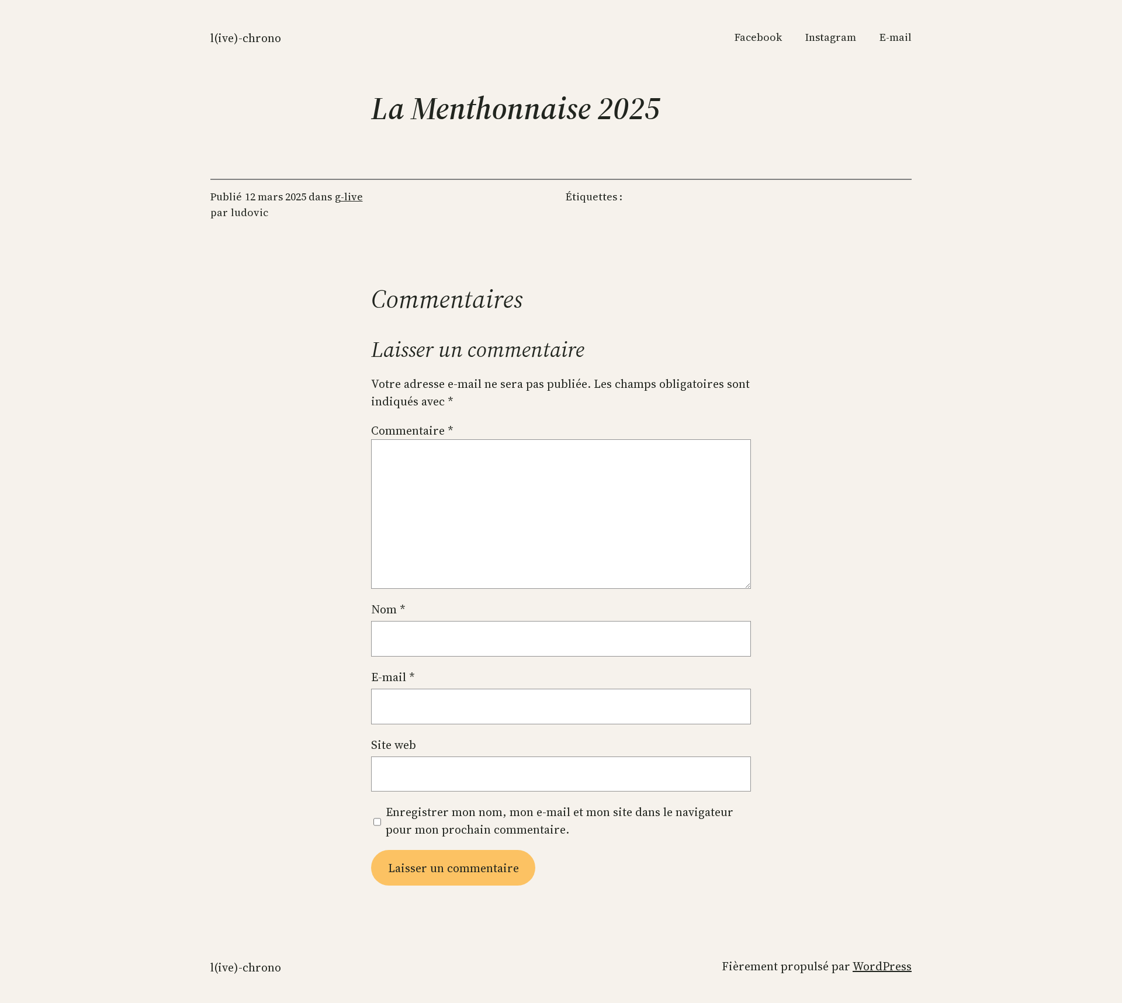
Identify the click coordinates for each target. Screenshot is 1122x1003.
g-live (349, 196)
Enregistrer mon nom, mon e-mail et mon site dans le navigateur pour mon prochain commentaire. (559, 821)
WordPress (882, 966)
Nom (388, 609)
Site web (393, 745)
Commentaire (412, 430)
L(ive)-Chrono (245, 38)
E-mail (393, 677)
